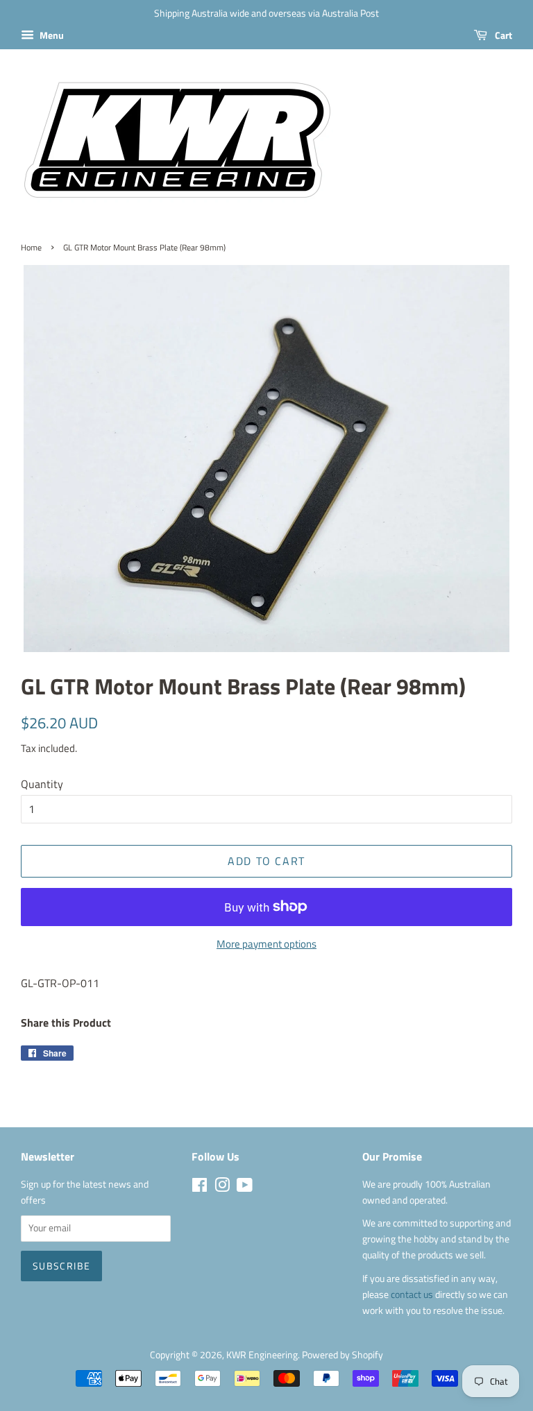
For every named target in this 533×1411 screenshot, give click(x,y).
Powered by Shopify (342, 1355)
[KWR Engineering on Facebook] (200, 1188)
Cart (502, 35)
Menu (50, 35)
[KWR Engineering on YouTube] (245, 1188)
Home (31, 247)
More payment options (266, 944)
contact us (413, 1294)
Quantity (42, 784)
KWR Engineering (262, 1355)
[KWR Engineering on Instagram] (222, 1188)
